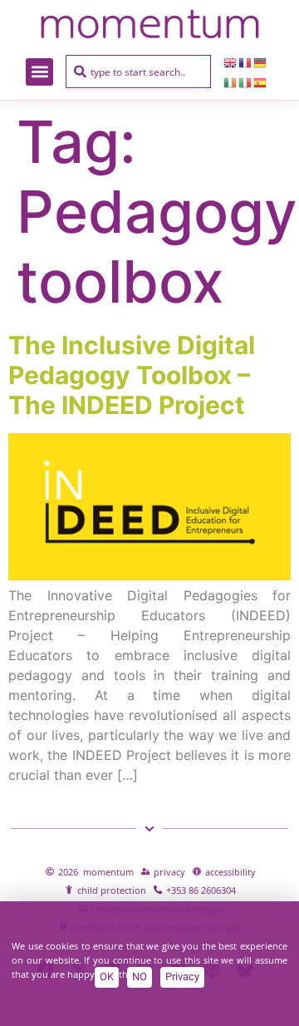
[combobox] (138, 71)
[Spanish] (260, 81)
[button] (39, 72)
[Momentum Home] (149, 23)
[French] (245, 61)
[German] (260, 61)
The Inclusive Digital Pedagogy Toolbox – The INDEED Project (131, 375)
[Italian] (245, 81)
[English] (230, 61)
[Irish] (230, 81)
